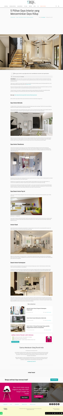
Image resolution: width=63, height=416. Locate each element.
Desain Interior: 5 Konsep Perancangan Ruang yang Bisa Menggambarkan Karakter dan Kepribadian (38, 326)
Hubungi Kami (17, 404)
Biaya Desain (25, 397)
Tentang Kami (5, 404)
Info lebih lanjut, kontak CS (31, 361)
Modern (28, 17)
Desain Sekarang (15, 341)
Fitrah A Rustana (49, 320)
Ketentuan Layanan (32, 404)
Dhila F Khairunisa (49, 312)
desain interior (28, 84)
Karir (11, 404)
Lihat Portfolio (38, 396)
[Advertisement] (31, 27)
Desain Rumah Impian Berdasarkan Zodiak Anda (36, 318)
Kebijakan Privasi (24, 404)
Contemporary (21, 17)
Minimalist (24, 17)
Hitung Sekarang (54, 379)
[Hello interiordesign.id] (1, 413)
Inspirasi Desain (12, 17)
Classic (17, 17)
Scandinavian (31, 17)
